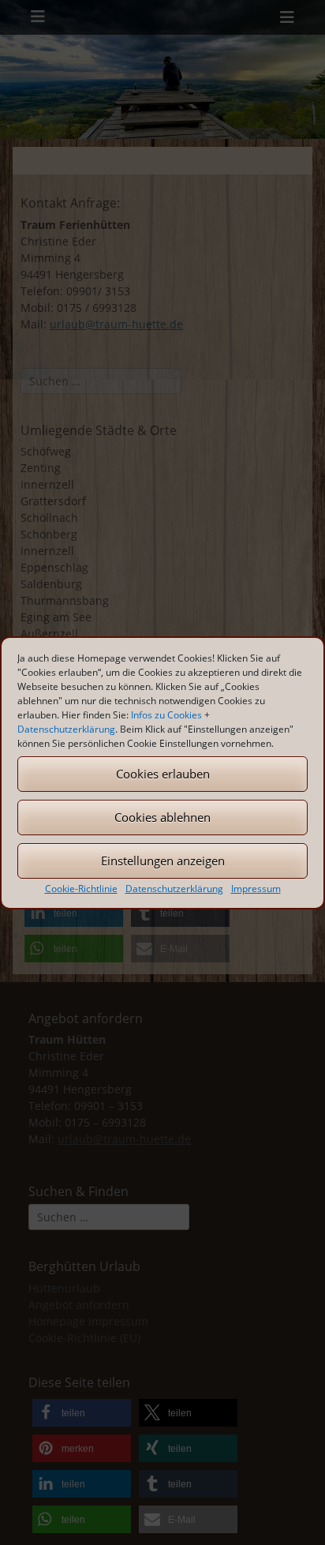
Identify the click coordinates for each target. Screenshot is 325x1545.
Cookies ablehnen (162, 817)
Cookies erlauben (163, 774)
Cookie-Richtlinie (81, 888)
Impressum (256, 888)
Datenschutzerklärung (66, 729)
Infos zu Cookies (166, 715)
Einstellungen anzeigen (163, 860)
